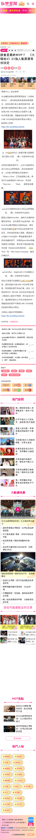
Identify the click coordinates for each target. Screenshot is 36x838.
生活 (9, 47)
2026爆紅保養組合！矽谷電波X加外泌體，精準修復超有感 (31, 633)
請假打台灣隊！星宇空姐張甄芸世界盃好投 (18, 581)
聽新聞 (4, 50)
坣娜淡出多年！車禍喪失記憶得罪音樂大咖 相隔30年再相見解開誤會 (13, 85)
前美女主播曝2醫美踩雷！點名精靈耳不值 (24, 708)
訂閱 (15, 385)
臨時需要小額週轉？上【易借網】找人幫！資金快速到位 (12, 640)
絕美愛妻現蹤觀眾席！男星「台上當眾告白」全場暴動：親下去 (4, 85)
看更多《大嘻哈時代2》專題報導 (15, 43)
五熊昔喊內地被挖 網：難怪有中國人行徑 (25, 461)
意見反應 (5, 825)
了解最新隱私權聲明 (19, 834)
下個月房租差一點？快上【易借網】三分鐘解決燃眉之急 (12, 633)
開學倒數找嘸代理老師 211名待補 (17, 588)
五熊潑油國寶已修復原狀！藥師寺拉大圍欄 (25, 472)
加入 (26, 385)
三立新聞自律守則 (8, 822)
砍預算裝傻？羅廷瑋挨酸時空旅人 (16, 542)
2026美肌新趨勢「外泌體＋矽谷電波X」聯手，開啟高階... (15, 359)
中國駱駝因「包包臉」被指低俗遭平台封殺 (18, 594)
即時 (24, 10)
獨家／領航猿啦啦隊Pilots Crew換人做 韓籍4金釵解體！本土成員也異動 (8, 627)
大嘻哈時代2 (14, 321)
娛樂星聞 (3, 47)
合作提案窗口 (21, 822)
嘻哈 (10, 153)
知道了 (31, 834)
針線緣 (4, 10)
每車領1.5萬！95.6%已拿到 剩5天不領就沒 (17, 329)
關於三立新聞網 (8, 819)
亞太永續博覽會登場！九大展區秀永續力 (24, 718)
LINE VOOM (26, 281)
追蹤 (4, 390)
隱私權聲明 (19, 819)
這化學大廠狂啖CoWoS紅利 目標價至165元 (17, 548)
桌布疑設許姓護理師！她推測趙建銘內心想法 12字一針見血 (31, 640)
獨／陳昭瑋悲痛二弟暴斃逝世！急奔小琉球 (25, 410)
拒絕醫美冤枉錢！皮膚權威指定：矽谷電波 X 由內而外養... (15, 345)
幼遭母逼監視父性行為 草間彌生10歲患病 (25, 451)
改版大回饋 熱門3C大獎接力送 (13, 333)
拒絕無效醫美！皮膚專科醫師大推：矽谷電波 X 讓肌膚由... (15, 352)
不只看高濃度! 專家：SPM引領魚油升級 (18, 535)
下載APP (6, 385)
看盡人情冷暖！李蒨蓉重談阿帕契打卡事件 (25, 431)
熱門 (31, 10)
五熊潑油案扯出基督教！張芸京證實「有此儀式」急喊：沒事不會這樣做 (26, 627)
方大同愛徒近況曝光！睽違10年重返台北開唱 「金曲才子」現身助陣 (22, 85)
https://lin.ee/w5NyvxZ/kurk (12, 127)
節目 (31, 248)
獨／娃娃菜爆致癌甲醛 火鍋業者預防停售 (18, 600)
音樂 (14, 229)
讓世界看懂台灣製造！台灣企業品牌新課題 (18, 529)
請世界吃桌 (15, 10)
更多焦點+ (18, 738)
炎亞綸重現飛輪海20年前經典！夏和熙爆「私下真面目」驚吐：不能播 (31, 85)
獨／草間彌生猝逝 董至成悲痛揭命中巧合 (25, 482)
